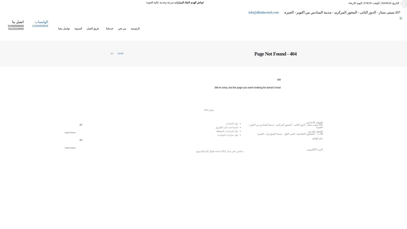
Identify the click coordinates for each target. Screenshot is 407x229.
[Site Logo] (376, 29)
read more (70, 132)
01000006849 (305, 141)
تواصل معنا (64, 28)
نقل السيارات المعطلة (227, 131)
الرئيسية (135, 28)
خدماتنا (109, 28)
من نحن (122, 28)
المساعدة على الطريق (227, 127)
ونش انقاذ (209, 109)
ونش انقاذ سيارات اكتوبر (61, 138)
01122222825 (306, 144)
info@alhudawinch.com (311, 151)
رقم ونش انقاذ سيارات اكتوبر (58, 123)
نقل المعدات (232, 123)
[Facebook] (9, 12)
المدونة (78, 28)
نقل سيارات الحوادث (227, 135)
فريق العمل (93, 28)
